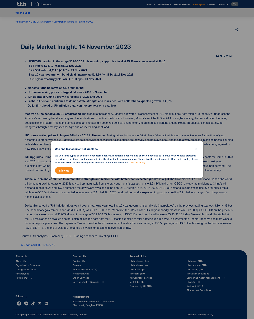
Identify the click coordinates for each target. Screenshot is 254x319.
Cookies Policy (137, 162)
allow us (64, 170)
